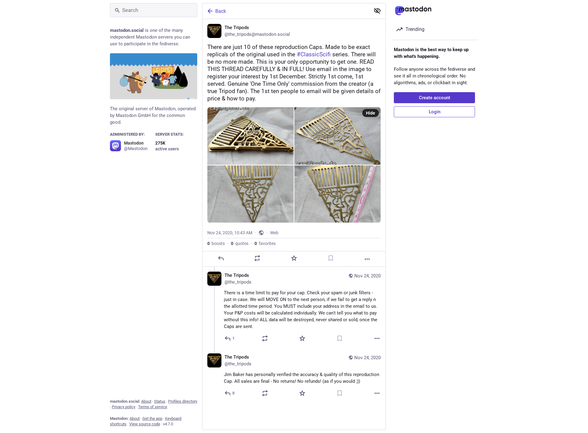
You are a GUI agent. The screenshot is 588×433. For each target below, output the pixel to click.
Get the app (152, 418)
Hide (370, 113)
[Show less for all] (377, 10)
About (146, 401)
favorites (265, 243)
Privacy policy (123, 407)
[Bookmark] (330, 258)
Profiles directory (182, 401)
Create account (434, 97)
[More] (367, 259)
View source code (144, 424)
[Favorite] (294, 258)
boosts (216, 243)
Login (434, 112)
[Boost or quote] (257, 258)
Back (220, 11)
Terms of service (152, 407)
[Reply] (220, 258)
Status (159, 401)
